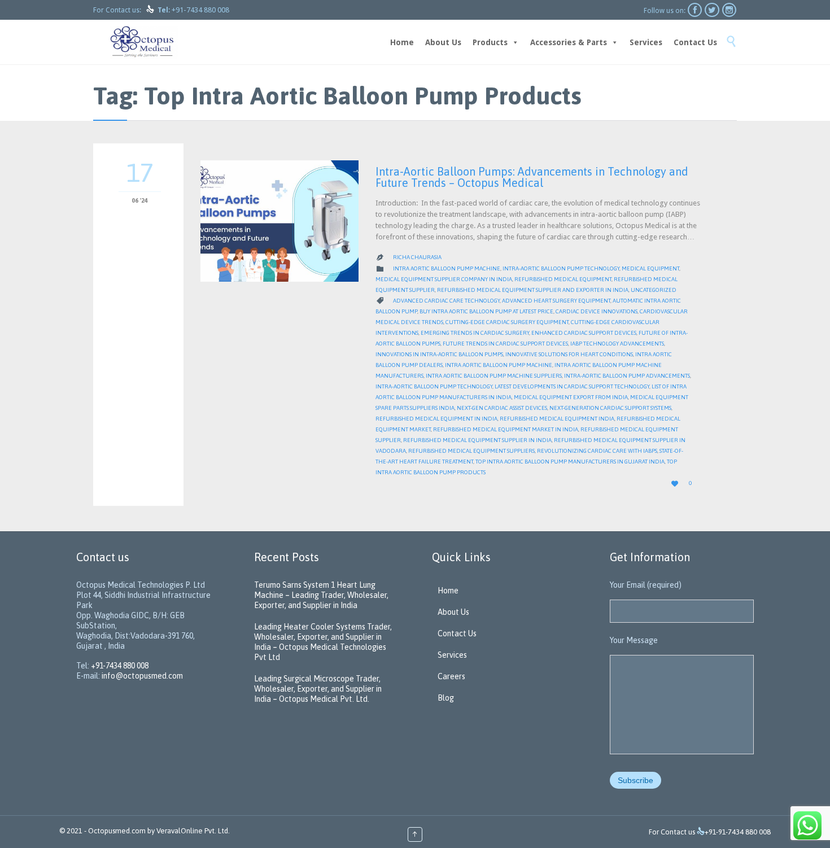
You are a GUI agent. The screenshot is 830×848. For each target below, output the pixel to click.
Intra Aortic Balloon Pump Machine (446, 268)
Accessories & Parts (568, 42)
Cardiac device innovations (596, 311)
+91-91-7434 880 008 (738, 832)
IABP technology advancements (617, 343)
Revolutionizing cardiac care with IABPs (597, 451)
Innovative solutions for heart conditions (569, 354)
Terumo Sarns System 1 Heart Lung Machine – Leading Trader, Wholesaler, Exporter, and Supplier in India (321, 595)
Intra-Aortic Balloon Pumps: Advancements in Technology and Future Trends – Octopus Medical (531, 177)
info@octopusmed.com (142, 675)
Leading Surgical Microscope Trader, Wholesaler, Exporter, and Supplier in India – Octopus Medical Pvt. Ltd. (318, 688)
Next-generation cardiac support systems (610, 408)
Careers (451, 676)
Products (490, 42)
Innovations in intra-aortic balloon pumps (439, 354)
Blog (446, 697)
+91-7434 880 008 (200, 10)
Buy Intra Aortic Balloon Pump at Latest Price (486, 311)
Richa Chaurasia (417, 257)
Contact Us (695, 42)
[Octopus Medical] (144, 42)
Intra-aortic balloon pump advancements (627, 376)
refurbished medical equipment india (557, 419)
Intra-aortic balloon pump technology (561, 268)
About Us (443, 42)
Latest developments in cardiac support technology (572, 386)
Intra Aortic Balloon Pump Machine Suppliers (494, 376)
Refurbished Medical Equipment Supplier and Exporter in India (532, 290)
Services (646, 42)
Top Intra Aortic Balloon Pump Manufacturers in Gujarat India (570, 461)
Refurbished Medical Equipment (562, 279)
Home (402, 42)
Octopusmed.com (117, 831)
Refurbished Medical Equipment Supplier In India (477, 440)
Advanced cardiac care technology (446, 301)
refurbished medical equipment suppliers (471, 451)
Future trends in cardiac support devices (505, 343)
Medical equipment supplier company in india (443, 279)
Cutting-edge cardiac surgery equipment (507, 322)
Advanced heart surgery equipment (556, 301)
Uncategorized (653, 290)
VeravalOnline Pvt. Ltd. (193, 831)
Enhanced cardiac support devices (583, 333)
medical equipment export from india (571, 397)
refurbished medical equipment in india (436, 419)
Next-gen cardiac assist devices (502, 408)
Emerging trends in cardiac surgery (475, 333)
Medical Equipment (650, 268)
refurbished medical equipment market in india (505, 429)
